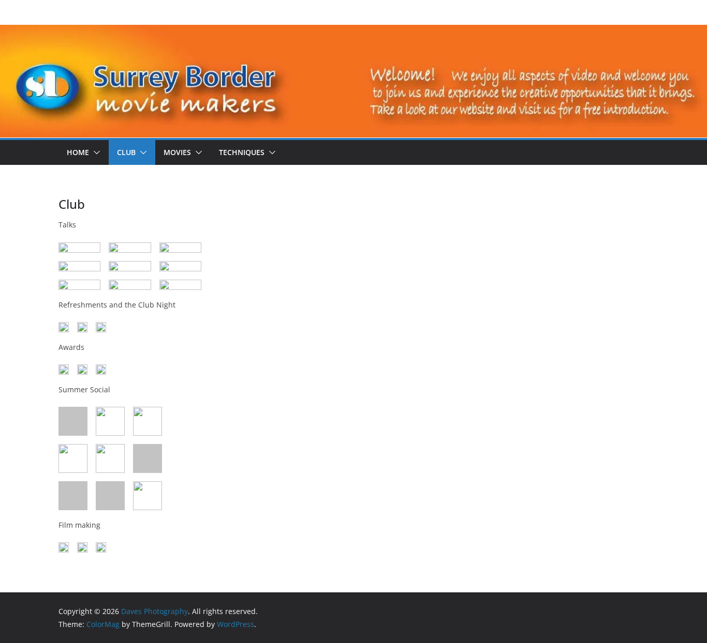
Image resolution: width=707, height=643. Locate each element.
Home (78, 152)
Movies (177, 152)
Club (126, 152)
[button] (94, 152)
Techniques (241, 152)
